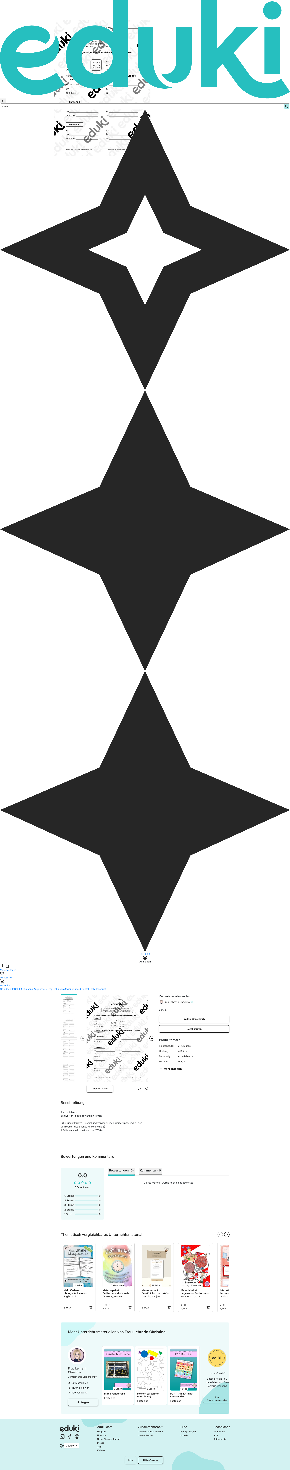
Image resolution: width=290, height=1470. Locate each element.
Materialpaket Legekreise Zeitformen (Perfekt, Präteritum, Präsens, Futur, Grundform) (194, 1292)
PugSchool (69, 1296)
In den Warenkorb (194, 1018)
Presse (100, 1443)
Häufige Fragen (188, 1431)
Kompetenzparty (190, 1296)
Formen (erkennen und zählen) (148, 1395)
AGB (215, 1435)
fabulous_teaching (113, 1296)
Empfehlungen (55, 988)
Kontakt (184, 1435)
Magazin (68, 988)
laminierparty (227, 1296)
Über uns (101, 1435)
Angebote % (40, 988)
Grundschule (7, 988)
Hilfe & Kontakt (81, 988)
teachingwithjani (151, 1296)
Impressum (219, 1431)
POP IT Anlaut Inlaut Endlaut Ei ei (181, 1395)
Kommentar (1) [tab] (150, 1170)
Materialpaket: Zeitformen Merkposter (117, 1292)
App (99, 1446)
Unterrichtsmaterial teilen (150, 1431)
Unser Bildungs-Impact (108, 1439)
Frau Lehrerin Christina (177, 1001)
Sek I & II (19, 988)
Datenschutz (219, 1439)
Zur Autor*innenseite (217, 1399)
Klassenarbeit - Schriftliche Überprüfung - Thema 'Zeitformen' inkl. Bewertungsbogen (156, 1292)
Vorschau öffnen (100, 1088)
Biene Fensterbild (114, 1393)
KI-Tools (101, 1450)
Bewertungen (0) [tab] (121, 1170)
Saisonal (29, 988)
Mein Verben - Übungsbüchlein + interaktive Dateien (74, 1292)
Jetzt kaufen (194, 1028)
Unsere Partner (145, 1435)
